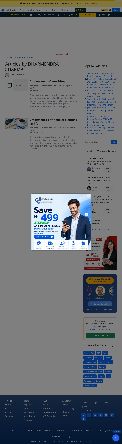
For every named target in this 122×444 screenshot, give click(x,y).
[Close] (89, 195)
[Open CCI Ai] (115, 437)
